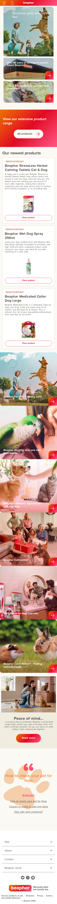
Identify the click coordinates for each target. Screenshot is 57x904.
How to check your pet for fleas (28, 801)
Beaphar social (13, 868)
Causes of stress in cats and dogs (28, 806)
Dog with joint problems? (28, 812)
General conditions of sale (12, 895)
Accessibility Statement (10, 898)
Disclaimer (30, 895)
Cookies (49, 895)
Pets (7, 842)
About (8, 850)
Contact (9, 859)
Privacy (40, 895)
